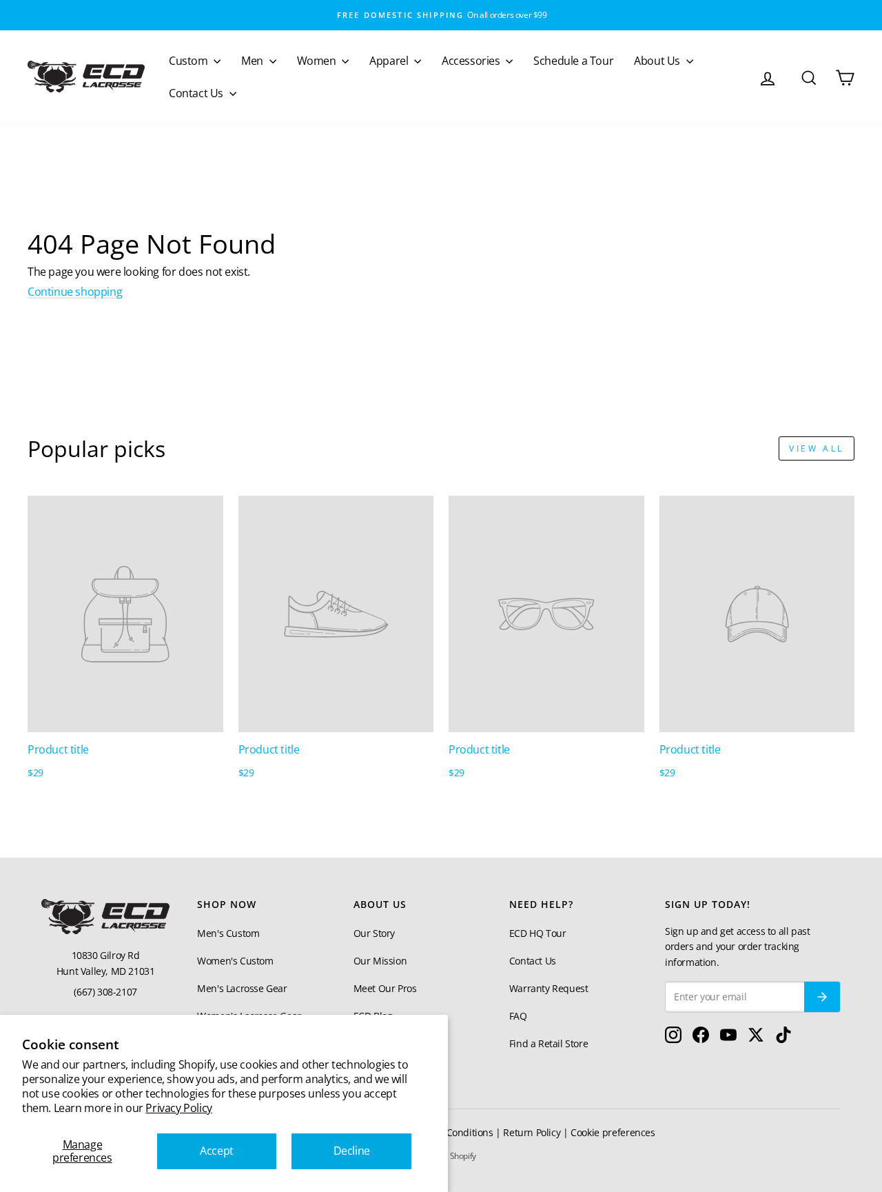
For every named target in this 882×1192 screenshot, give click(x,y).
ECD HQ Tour (537, 933)
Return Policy (531, 1132)
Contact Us (197, 93)
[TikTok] (783, 1038)
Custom (189, 60)
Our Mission (380, 960)
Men (253, 60)
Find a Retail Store (548, 1043)
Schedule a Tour (573, 60)
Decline (352, 1150)
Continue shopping (75, 291)
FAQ (518, 1015)
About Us (658, 60)
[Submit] (822, 997)
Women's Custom (235, 960)
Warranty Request (548, 988)
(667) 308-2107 (105, 991)
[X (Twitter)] (756, 1038)
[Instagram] (673, 1038)
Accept (217, 1150)
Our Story (374, 933)
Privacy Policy (178, 1107)
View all (816, 448)
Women (318, 60)
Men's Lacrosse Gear (242, 988)
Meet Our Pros (385, 988)
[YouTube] (728, 1038)
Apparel (390, 60)
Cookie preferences (613, 1132)
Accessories (472, 60)
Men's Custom (228, 933)
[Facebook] (701, 1038)
